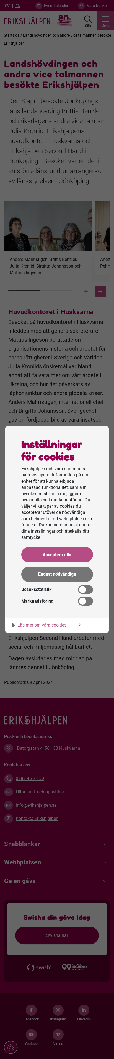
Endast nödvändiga (57, 574)
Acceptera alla (57, 554)
